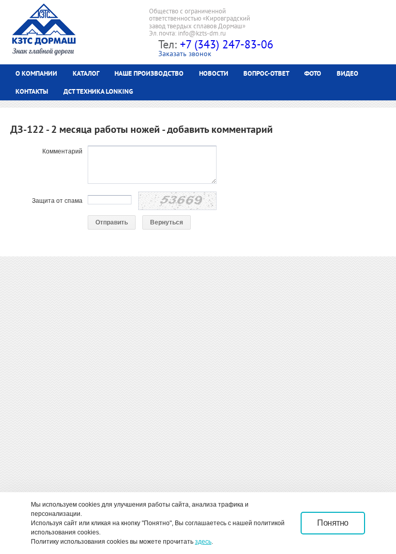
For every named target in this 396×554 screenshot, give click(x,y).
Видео (347, 73)
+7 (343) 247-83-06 (226, 44)
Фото (312, 73)
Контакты (31, 91)
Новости (213, 73)
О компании (36, 73)
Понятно (333, 522)
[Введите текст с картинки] (177, 201)
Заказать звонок (184, 53)
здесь (203, 541)
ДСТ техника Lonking (98, 91)
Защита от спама (57, 200)
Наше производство (149, 73)
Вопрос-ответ (266, 73)
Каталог (86, 73)
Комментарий (62, 151)
